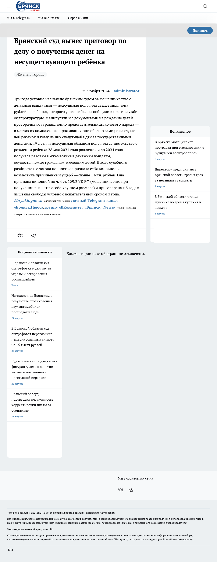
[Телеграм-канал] (131, 490)
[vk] (20, 235)
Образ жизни (78, 18)
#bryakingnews (28, 200)
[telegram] (35, 235)
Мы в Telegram (18, 18)
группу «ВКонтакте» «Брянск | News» (80, 207)
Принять (200, 30)
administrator (126, 90)
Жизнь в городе (31, 74)
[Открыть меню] (9, 6)
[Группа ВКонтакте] (120, 490)
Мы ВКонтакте (49, 18)
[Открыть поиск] (205, 6)
